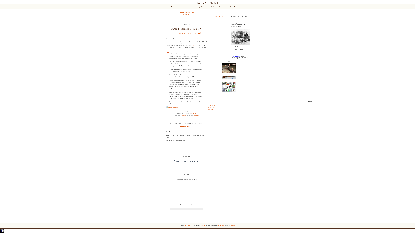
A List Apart (221, 225)
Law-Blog (202, 225)
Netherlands (177, 33)
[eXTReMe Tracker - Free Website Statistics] (2, 232)
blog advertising (237, 56)
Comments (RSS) (212, 107)
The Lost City (186, 14)
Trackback (196, 115)
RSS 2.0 (193, 113)
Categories (219, 16)
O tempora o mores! (192, 33)
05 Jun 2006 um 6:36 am (186, 146)
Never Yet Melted (207, 3)
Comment (184, 115)
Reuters (194, 45)
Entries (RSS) (211, 105)
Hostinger (233, 225)
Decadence (177, 32)
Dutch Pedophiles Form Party (186, 28)
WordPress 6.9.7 (189, 225)
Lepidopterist (186, 126)
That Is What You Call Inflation (187, 12)
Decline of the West (191, 32)
